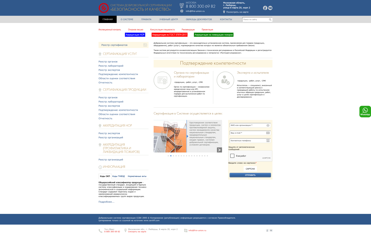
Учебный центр (169, 19)
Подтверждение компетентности (118, 74)
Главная (108, 19)
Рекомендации (188, 29)
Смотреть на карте (137, 231)
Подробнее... (106, 201)
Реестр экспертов (109, 70)
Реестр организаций (111, 137)
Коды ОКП (105, 176)
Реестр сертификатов (114, 45)
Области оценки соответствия (117, 78)
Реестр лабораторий (111, 65)
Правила (146, 19)
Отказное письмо (135, 29)
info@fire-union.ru (195, 11)
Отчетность (105, 82)
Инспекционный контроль (110, 29)
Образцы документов (199, 19)
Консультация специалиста (162, 29)
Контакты (226, 19)
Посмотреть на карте (237, 12)
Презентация (207, 29)
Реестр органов (108, 61)
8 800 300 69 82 (112, 231)
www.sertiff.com (152, 220)
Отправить (250, 175)
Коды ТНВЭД (118, 176)
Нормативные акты (137, 176)
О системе (127, 19)
